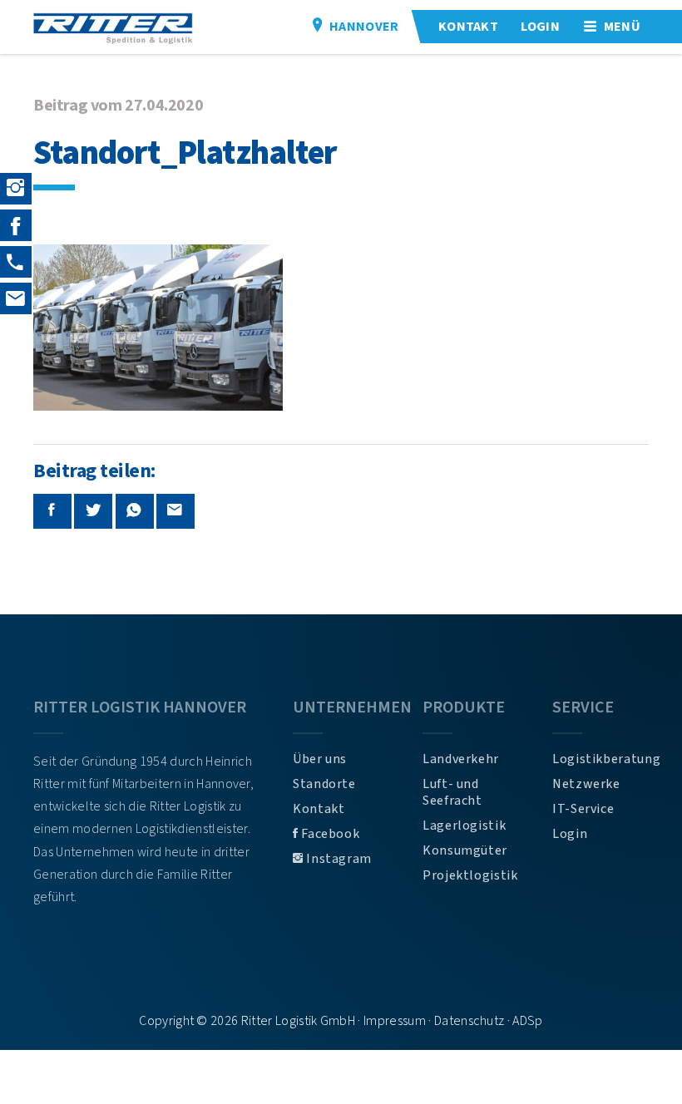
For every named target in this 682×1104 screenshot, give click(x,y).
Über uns (320, 759)
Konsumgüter (465, 850)
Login (569, 834)
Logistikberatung (600, 759)
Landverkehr (461, 759)
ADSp (527, 1021)
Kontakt (318, 809)
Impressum (394, 1021)
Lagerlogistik (464, 825)
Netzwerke (586, 784)
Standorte (324, 784)
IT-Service (583, 809)
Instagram (338, 858)
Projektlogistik (470, 875)
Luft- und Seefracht (452, 792)
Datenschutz (469, 1021)
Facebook (329, 834)
